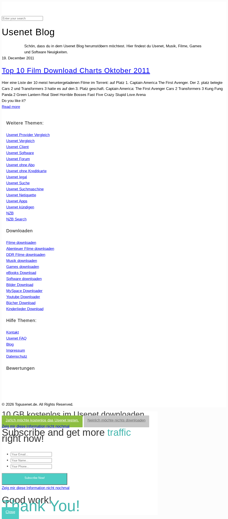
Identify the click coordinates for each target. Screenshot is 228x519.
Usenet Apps (16, 201)
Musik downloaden (21, 261)
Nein (116, 420)
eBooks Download (21, 273)
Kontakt (12, 332)
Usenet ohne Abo (20, 165)
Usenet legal (16, 177)
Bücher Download (20, 303)
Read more (11, 107)
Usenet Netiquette (21, 195)
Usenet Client (17, 147)
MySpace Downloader (24, 291)
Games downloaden (22, 267)
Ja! (42, 420)
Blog (10, 344)
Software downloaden (24, 279)
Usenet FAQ (16, 338)
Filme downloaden (21, 243)
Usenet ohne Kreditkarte (26, 171)
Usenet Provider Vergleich (28, 135)
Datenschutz (16, 356)
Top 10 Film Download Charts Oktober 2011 (76, 70)
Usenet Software (20, 153)
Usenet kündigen (20, 207)
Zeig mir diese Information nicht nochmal (35, 426)
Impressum (15, 350)
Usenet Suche (18, 183)
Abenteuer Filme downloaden (30, 249)
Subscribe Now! (34, 478)
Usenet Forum (18, 159)
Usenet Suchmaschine (25, 189)
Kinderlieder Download (24, 309)
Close (10, 512)
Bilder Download (19, 285)
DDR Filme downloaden (25, 255)
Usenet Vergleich (20, 141)
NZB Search (16, 219)
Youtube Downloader (23, 297)
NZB (10, 213)
